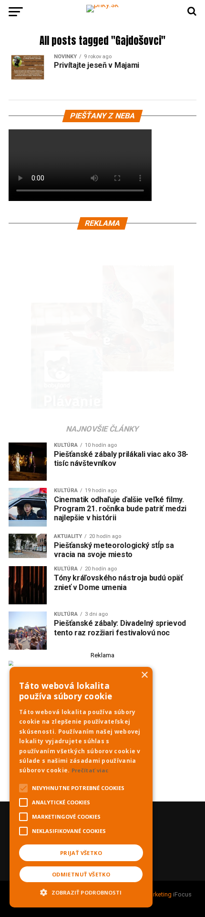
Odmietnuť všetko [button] (81, 874)
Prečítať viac (90, 770)
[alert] (81, 787)
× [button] (144, 675)
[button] (81, 891)
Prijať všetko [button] (81, 852)
